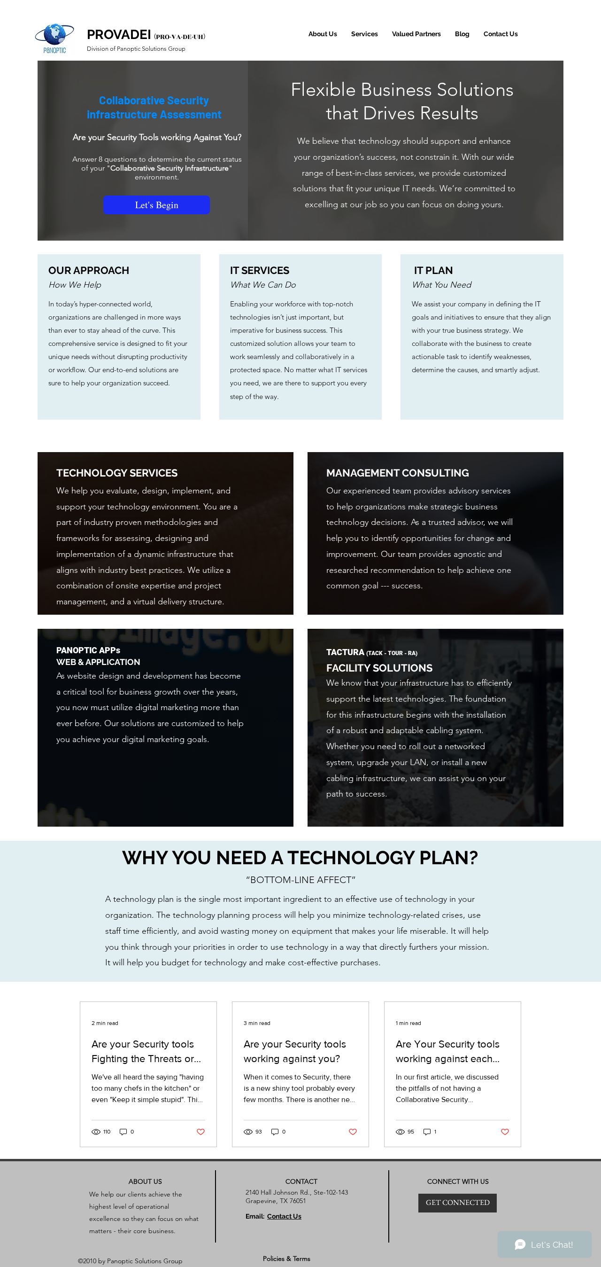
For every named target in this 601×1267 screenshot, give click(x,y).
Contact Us (284, 1216)
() (179, 36)
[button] (364, 34)
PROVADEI (119, 34)
